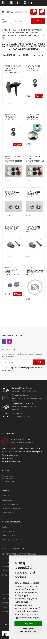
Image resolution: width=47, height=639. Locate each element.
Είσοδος (5, 527)
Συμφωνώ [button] (28, 623)
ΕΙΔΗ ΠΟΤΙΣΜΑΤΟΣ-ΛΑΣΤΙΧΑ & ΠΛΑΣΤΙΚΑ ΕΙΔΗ (19, 554)
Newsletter (8, 349)
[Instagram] (9, 341)
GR (10, 2)
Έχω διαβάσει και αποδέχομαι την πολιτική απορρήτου (23, 369)
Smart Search (4, 20)
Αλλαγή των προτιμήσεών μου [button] (28, 629)
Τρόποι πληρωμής (9, 512)
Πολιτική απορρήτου (10, 504)
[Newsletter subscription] (39, 362)
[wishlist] (33, 12)
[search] (38, 21)
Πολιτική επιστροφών (10, 539)
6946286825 (28, 442)
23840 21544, (17, 442)
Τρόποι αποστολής (9, 535)
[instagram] (25, 2)
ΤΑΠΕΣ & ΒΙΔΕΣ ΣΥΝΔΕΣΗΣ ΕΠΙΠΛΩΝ (18, 32)
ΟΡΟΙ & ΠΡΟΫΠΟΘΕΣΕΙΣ (11, 508)
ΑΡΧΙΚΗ (7, 30)
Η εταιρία (5, 496)
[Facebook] (17, 2)
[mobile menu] (4, 12)
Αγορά (40, 96)
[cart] (42, 12)
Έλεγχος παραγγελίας (10, 531)
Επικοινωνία (7, 500)
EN (3, 2)
